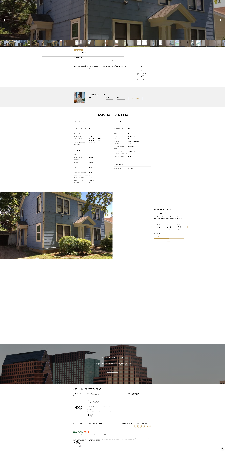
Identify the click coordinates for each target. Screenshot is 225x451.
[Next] (186, 227)
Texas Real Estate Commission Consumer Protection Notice (99, 406)
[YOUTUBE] (150, 426)
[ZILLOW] (144, 426)
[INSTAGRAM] (138, 426)
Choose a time (157, 233)
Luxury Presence (100, 423)
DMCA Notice (143, 423)
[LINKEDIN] (141, 426)
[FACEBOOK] (135, 426)
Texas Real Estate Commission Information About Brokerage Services (101, 407)
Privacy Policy (135, 423)
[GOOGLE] (147, 426)
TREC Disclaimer (90, 409)
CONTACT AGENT (135, 98)
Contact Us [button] (112, 370)
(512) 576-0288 (109, 99)
